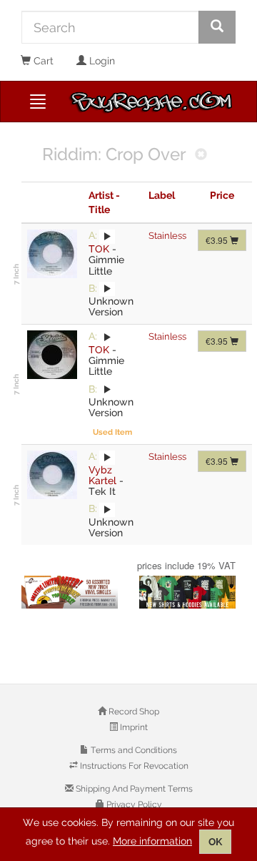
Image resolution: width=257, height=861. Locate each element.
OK (215, 841)
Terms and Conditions (133, 750)
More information (152, 841)
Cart (42, 61)
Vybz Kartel (102, 475)
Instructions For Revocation (133, 766)
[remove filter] (201, 155)
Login (100, 61)
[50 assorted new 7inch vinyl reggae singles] (69, 592)
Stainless (167, 235)
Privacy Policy (133, 805)
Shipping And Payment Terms (133, 789)
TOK (99, 249)
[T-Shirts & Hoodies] (187, 592)
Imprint (133, 727)
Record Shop (132, 712)
